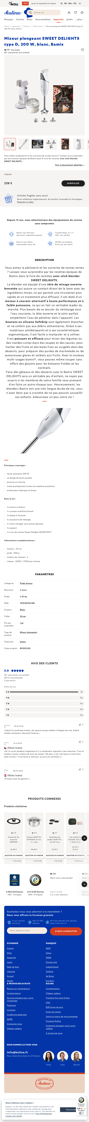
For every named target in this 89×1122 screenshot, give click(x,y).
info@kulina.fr (17, 1052)
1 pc (22, 623)
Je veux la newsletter (66, 931)
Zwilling (49, 972)
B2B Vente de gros (54, 1007)
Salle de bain (13, 967)
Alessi (48, 953)
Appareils (11, 958)
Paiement (11, 1005)
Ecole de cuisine (53, 1012)
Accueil (10, 976)
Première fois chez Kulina (58, 998)
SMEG (48, 958)
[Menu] (85, 1097)
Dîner (9, 953)
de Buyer (50, 976)
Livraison (11, 1010)
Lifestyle (11, 972)
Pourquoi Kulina (53, 1021)
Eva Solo (50, 981)
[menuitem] (8, 20)
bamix (23, 642)
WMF (48, 948)
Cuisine (10, 948)
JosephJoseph (52, 967)
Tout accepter (72, 1110)
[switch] (81, 1113)
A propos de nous (54, 1033)
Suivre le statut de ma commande (62, 1017)
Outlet (10, 981)
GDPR (10, 1019)
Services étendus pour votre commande (20, 999)
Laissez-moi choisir (14, 1116)
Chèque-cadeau (14, 1029)
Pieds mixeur (26, 583)
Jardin (10, 962)
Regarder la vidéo (25, 202)
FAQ (48, 1003)
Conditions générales (17, 1015)
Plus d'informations (44, 1114)
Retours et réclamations (18, 989)
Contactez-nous (14, 1024)
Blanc (22, 610)
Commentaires (14, 993)
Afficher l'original (14, 748)
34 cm (23, 616)
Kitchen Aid (51, 962)
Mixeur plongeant (28, 632)
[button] (13, 855)
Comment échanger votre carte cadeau (60, 1027)
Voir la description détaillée (69, 165)
